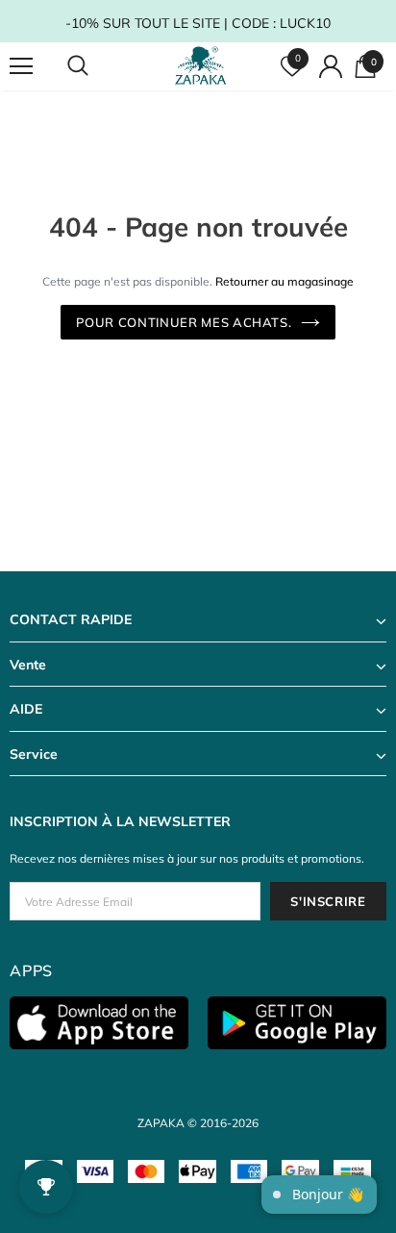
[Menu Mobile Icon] (21, 66)
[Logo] (200, 66)
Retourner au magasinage (284, 281)
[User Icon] (330, 66)
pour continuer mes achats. (184, 322)
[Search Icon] (96, 66)
